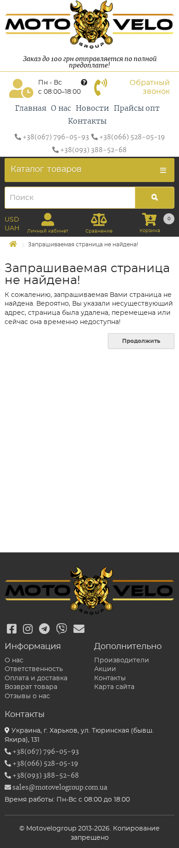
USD (12, 219)
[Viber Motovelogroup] (61, 629)
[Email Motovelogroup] (78, 629)
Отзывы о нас (27, 696)
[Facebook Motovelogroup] (12, 629)
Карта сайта (114, 687)
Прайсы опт (137, 108)
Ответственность (34, 669)
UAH (12, 228)
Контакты (87, 121)
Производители (121, 660)
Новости (92, 108)
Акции (105, 669)
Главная (30, 108)
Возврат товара (31, 687)
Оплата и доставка (36, 678)
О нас (61, 108)
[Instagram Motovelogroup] (28, 629)
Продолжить (141, 341)
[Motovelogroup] (89, 24)
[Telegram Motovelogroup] (44, 629)
